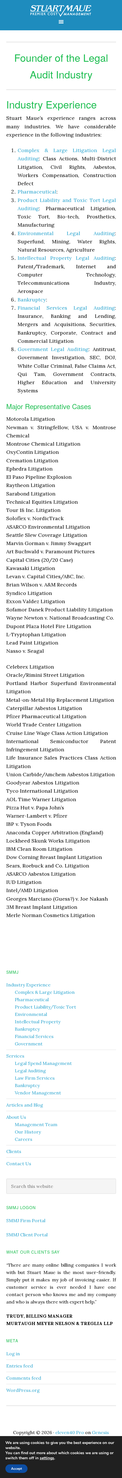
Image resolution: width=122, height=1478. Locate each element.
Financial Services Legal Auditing (66, 308)
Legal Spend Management (43, 1063)
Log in (13, 1353)
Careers (23, 1139)
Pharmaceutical (37, 191)
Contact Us (18, 1163)
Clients (13, 1151)
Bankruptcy (32, 299)
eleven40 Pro (69, 1432)
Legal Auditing (30, 1070)
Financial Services (34, 1036)
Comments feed (23, 1378)
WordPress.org (23, 1390)
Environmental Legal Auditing (66, 233)
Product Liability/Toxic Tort (45, 1007)
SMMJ (61, 9)
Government (29, 1044)
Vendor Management (38, 1093)
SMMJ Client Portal (27, 1234)
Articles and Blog (24, 1105)
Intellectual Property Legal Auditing (66, 258)
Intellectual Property (37, 1021)
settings (47, 1458)
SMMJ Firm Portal (25, 1220)
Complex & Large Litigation (45, 992)
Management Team (36, 1124)
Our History (28, 1132)
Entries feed (19, 1366)
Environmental (31, 1014)
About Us (16, 1117)
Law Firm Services (35, 1078)
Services (15, 1056)
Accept (16, 1468)
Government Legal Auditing (53, 349)
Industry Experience (28, 985)
